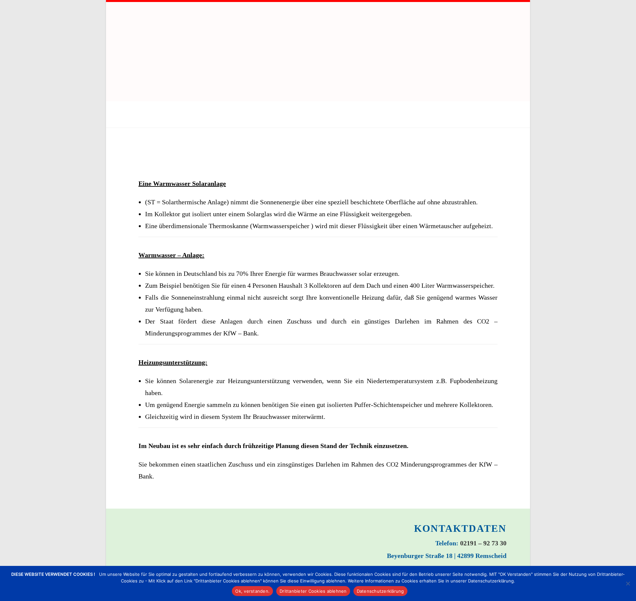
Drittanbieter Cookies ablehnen (313, 591)
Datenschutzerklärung (380, 591)
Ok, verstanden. (252, 591)
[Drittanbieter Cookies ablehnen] (627, 583)
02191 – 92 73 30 (483, 543)
